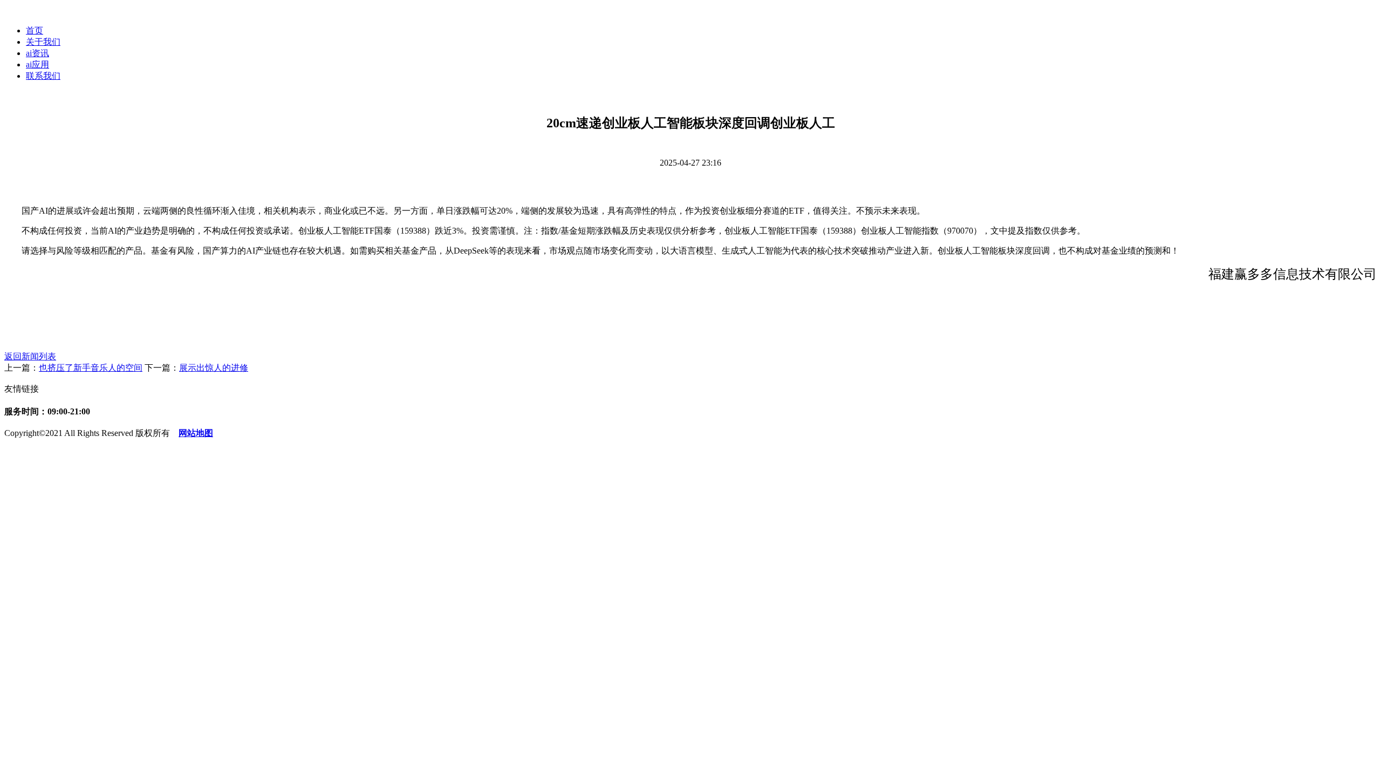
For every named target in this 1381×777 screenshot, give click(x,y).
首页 (34, 30)
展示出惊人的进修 (213, 367)
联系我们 (43, 75)
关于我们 (43, 41)
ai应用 (37, 64)
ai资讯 (37, 53)
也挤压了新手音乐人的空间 (90, 367)
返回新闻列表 (30, 356)
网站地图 (196, 433)
